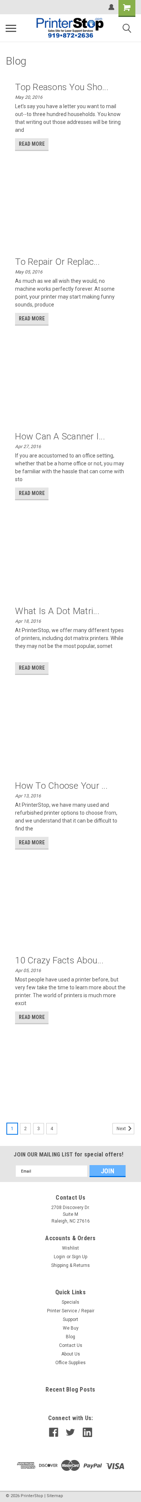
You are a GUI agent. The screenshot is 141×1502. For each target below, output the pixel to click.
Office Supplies (70, 1362)
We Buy (71, 1328)
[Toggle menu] (11, 28)
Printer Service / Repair (70, 1310)
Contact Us (70, 1345)
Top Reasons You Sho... (61, 87)
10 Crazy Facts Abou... (59, 960)
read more (32, 144)
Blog (70, 1336)
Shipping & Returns (70, 1265)
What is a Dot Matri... (57, 611)
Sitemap (55, 1495)
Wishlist (70, 1248)
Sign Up (79, 1256)
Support (70, 1319)
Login (59, 1256)
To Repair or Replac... (57, 262)
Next (122, 1128)
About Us (70, 1354)
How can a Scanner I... (60, 436)
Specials (70, 1302)
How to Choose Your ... (61, 785)
